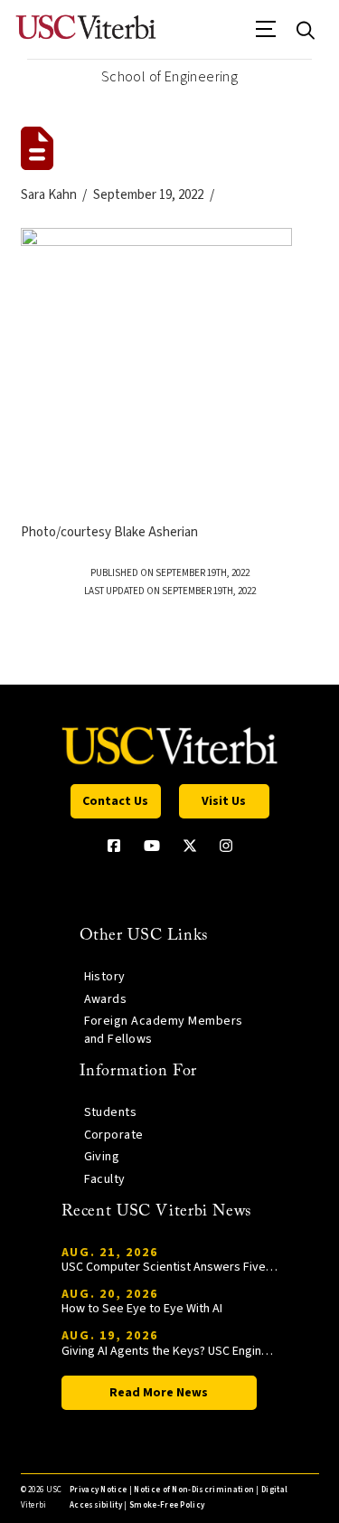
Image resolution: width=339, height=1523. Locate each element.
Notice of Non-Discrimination (194, 1490)
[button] (266, 35)
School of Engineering (169, 77)
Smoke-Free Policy (166, 1505)
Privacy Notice (98, 1490)
